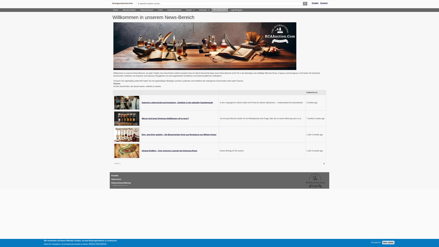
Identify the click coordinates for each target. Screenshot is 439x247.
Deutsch (324, 3)
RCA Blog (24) (220, 10)
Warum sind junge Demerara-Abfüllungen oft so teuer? (165, 118)
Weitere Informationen (98, 244)
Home (115, 10)
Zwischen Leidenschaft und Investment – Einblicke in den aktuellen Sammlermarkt (177, 103)
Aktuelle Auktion (129, 10)
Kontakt (114, 176)
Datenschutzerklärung (121, 183)
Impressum (116, 179)
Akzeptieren (376, 242)
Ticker (160, 10)
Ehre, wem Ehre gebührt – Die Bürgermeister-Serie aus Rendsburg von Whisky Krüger (179, 135)
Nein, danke (388, 242)
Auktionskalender (174, 10)
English (315, 3)
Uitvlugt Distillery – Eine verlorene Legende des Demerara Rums (169, 151)
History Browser (146, 10)
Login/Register (237, 10)
